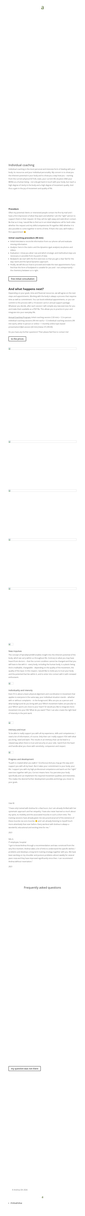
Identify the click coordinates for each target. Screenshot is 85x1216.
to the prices (17, 338)
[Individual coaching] (42, 442)
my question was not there (24, 1068)
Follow (19, 1203)
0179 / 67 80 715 (24, 1119)
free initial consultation (22, 278)
